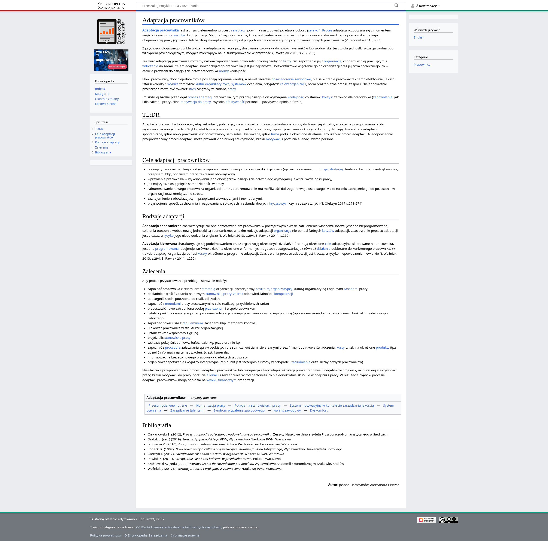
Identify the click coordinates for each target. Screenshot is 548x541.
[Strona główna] (111, 31)
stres (192, 89)
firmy (287, 61)
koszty (202, 253)
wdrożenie (150, 66)
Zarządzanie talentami (187, 410)
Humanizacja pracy (210, 405)
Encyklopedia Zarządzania (111, 5)
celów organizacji (293, 84)
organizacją (332, 61)
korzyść (327, 97)
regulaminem (192, 323)
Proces (327, 30)
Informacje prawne (185, 535)
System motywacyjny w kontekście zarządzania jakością (332, 405)
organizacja (282, 230)
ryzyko (169, 235)
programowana (167, 248)
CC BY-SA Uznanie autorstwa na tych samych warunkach (178, 527)
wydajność (296, 97)
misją (324, 169)
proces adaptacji (200, 97)
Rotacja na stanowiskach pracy (257, 405)
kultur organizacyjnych (212, 84)
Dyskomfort (319, 410)
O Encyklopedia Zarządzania (145, 535)
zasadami (351, 289)
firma (275, 134)
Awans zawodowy (287, 410)
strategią (336, 169)
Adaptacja (150, 30)
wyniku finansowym (222, 380)
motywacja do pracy (195, 102)
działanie (324, 248)
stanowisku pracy (218, 293)
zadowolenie (382, 97)
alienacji (213, 375)
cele (328, 243)
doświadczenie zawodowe (291, 79)
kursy (340, 347)
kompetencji (283, 293)
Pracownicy (422, 64)
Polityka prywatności (105, 535)
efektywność (235, 102)
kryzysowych (278, 203)
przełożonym (214, 308)
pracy (232, 89)
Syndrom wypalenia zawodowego (239, 410)
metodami (173, 303)
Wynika (173, 84)
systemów (238, 84)
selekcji (313, 30)
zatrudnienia (300, 362)
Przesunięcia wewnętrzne (168, 405)
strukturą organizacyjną (274, 289)
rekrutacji (238, 30)
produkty (382, 347)
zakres (238, 293)
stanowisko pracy (177, 337)
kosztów (328, 230)
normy (224, 71)
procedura (173, 347)
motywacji (273, 139)
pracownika (169, 30)
